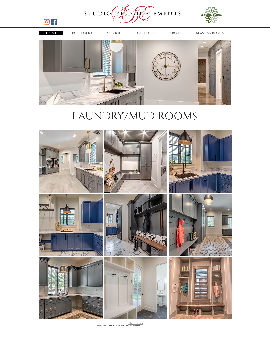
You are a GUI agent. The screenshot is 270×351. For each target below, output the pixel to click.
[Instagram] (47, 22)
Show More (135, 323)
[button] (71, 161)
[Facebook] (54, 22)
